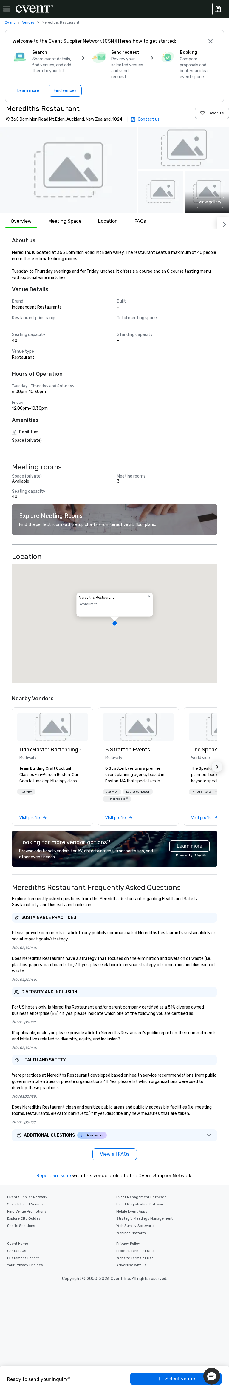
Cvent (10, 22)
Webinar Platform (131, 1233)
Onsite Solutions (21, 1226)
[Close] (210, 41)
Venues (28, 22)
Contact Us (16, 1251)
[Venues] (218, 9)
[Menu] (6, 9)
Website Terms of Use (135, 1258)
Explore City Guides (24, 1218)
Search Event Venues (25, 1204)
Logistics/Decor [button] (137, 792)
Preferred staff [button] (117, 799)
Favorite (215, 113)
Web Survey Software (135, 1226)
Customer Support (23, 1258)
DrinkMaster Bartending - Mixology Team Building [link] (52, 749)
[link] (52, 727)
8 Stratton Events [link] (127, 749)
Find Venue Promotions (27, 1211)
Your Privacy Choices (25, 1265)
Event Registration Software (140, 1204)
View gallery (210, 202)
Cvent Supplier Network (27, 1197)
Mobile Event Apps (131, 1211)
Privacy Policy (128, 1243)
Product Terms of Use (135, 1251)
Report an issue (53, 1175)
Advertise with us (131, 1265)
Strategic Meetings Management (144, 1218)
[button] (68, 170)
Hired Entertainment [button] (207, 792)
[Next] (223, 223)
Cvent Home (17, 1243)
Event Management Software (141, 1197)
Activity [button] (26, 792)
